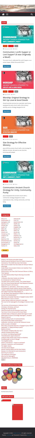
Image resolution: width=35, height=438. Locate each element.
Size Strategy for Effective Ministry (14, 143)
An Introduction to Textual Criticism (11, 280)
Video (16, 46)
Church (5, 46)
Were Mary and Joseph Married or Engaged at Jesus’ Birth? (17, 297)
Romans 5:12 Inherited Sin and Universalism (13, 351)
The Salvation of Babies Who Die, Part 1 (12, 330)
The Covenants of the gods (8, 354)
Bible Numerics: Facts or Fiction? (10, 298)
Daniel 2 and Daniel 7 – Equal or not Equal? (13, 342)
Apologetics (4, 222)
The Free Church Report (7, 347)
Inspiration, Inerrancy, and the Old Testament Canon (15, 322)
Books (2, 230)
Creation (3, 235)
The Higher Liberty (6, 346)
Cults (2, 237)
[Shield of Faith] (3, 14)
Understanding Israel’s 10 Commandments (13, 319)
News (15, 230)
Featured (16, 218)
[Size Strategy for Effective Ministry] (17, 125)
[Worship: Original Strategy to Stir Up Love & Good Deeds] (17, 80)
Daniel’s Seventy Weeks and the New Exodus (13, 349)
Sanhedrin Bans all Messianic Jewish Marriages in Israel (16, 314)
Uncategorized (18, 244)
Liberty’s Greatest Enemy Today (9, 332)
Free (15, 220)
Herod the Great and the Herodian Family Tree (14, 310)
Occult (15, 232)
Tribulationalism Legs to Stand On (10, 336)
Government (17, 222)
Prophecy (16, 235)
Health (15, 224)
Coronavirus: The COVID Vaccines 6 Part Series (14, 263)
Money (15, 229)
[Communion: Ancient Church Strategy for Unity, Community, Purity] (17, 170)
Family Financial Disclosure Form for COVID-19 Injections (16, 261)
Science (16, 239)
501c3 (2, 218)
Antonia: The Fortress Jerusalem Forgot (11, 259)
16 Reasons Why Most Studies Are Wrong (12, 278)
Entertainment (5, 240)
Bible (2, 229)
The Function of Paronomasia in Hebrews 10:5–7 (14, 305)
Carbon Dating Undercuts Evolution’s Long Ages (14, 300)
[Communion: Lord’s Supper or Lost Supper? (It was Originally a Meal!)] (17, 34)
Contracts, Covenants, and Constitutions (12, 344)
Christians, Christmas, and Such (10, 307)
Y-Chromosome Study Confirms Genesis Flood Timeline (16, 288)
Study (15, 242)
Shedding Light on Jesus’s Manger (10, 339)
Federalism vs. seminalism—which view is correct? (15, 286)
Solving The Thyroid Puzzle (8, 308)
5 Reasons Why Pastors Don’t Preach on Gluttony (14, 337)
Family (3, 246)
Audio (2, 227)
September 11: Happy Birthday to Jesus (12, 327)
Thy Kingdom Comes (6, 341)
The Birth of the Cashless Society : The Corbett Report (16, 281)
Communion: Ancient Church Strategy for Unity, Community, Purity (17, 190)
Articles (3, 225)
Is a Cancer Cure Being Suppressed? (11, 334)
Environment (4, 242)
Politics (16, 234)
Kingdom (16, 227)
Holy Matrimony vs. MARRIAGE (9, 358)
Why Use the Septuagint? (8, 356)
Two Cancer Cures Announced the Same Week (13, 312)
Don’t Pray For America (7, 352)
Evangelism (4, 244)
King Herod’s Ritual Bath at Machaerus (11, 320)
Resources (16, 237)
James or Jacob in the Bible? (8, 324)
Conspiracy (4, 234)
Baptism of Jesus (5, 329)
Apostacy (3, 224)
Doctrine (11, 46)
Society (16, 240)
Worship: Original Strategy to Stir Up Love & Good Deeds (16, 98)
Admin (15, 49)
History (16, 225)
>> (4, 360)
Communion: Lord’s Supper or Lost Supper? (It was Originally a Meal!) (17, 54)
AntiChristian (4, 220)
